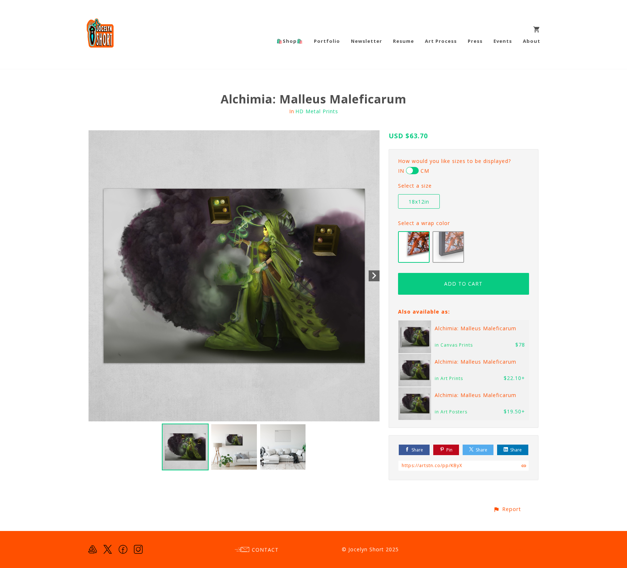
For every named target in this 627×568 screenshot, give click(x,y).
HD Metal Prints (316, 111)
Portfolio (327, 41)
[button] (507, 509)
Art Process (441, 41)
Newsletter (366, 41)
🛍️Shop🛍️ (289, 41)
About (531, 41)
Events (502, 41)
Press (475, 41)
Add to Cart (463, 283)
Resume (403, 41)
